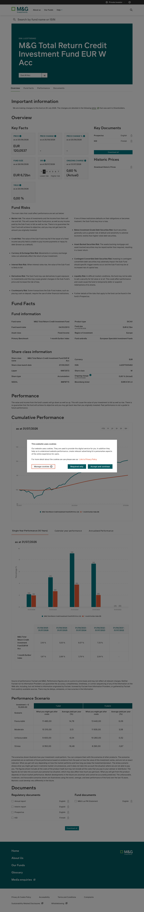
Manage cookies (41, 466)
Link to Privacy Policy (88, 459)
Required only (76, 466)
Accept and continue (100, 466)
